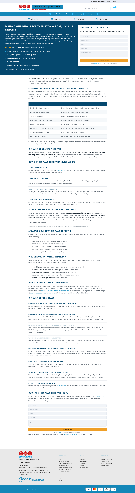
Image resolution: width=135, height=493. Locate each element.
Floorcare (68, 14)
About (60, 479)
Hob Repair (62, 475)
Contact (114, 1)
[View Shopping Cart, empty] (114, 7)
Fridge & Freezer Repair (65, 467)
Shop (38, 14)
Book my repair (104, 60)
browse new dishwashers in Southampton (55, 291)
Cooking (46, 14)
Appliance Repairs (64, 461)
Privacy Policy (105, 461)
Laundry (80, 14)
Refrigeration (92, 14)
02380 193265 (29, 70)
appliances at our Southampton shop (43, 293)
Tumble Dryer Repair (64, 471)
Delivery (108, 1)
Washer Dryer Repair (64, 473)
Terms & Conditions (106, 463)
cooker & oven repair (71, 434)
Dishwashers (58, 14)
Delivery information (107, 459)
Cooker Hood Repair (64, 477)
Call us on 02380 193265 (97, 1)
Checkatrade (105, 465)
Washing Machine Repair (65, 463)
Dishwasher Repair (64, 465)
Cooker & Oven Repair (65, 469)
